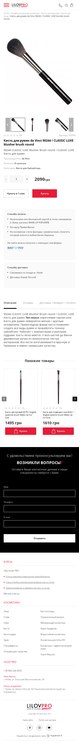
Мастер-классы (11, 593)
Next (71, 125)
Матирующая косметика (53, 622)
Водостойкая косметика (53, 634)
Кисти (7, 628)
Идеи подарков (49, 628)
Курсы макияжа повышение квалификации (28, 576)
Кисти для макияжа (50, 13)
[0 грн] (72, 5)
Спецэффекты (11, 645)
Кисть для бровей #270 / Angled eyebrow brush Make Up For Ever (20, 415)
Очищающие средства (15, 651)
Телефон (8, 502)
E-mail (7, 517)
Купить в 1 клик (16, 193)
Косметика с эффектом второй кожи (56, 647)
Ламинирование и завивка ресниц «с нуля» (28, 587)
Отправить (40, 538)
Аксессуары (10, 634)
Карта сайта (28, 720)
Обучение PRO (11, 570)
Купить (45, 193)
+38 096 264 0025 (60, 5)
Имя (6, 487)
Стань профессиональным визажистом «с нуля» (30, 582)
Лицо (6, 611)
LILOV (6, 13)
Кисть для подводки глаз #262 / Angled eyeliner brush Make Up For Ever (58, 415)
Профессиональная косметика (25, 13)
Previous (8, 125)
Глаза (6, 617)
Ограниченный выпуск (52, 617)
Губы (6, 622)
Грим (6, 640)
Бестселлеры (47, 611)
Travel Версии (48, 654)
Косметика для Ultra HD (53, 640)
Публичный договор (47, 720)
